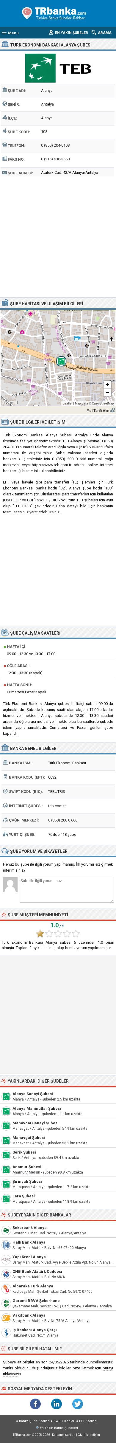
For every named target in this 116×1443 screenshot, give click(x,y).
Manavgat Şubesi (28, 1137)
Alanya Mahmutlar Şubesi (36, 1108)
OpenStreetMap (103, 403)
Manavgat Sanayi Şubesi (35, 1123)
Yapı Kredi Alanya (29, 1257)
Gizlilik (83, 1434)
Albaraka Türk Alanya (32, 1286)
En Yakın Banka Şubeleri (59, 1428)
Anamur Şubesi (26, 1167)
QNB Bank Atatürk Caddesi (37, 1271)
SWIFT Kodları (64, 1421)
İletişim (95, 1434)
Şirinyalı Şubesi (27, 1181)
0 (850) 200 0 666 (62, 820)
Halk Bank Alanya (29, 1242)
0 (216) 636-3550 (55, 159)
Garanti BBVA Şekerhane (36, 1300)
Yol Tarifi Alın (98, 411)
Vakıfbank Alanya (29, 1315)
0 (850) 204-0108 (55, 145)
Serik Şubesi (24, 1152)
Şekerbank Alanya (29, 1227)
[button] (58, 358)
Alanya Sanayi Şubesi (32, 1094)
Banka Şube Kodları (34, 1421)
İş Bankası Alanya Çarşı (34, 1330)
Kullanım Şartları (64, 1434)
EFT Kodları (88, 1421)
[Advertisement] (58, 236)
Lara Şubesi (23, 1196)
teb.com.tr (57, 806)
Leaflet (67, 403)
